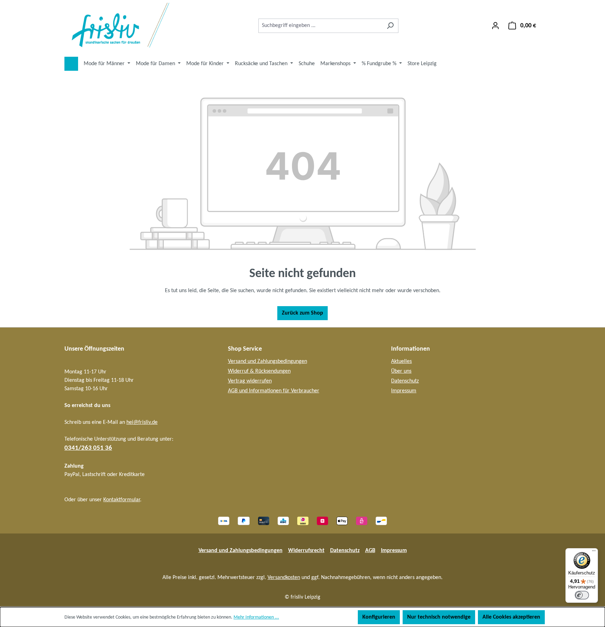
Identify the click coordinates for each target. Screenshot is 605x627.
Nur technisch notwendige (439, 617)
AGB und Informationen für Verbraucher (273, 391)
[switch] (582, 595)
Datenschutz (405, 381)
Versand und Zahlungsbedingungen (267, 361)
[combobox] (320, 26)
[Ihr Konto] (495, 26)
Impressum (403, 391)
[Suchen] (390, 26)
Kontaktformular (121, 500)
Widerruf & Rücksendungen (259, 371)
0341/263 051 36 (88, 448)
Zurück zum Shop (302, 313)
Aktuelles (401, 361)
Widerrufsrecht (306, 550)
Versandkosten (283, 577)
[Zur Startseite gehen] (116, 25)
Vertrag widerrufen (250, 381)
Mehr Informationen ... (256, 617)
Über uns (401, 371)
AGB (370, 550)
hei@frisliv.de (142, 422)
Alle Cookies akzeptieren (511, 617)
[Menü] (594, 552)
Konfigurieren (378, 617)
